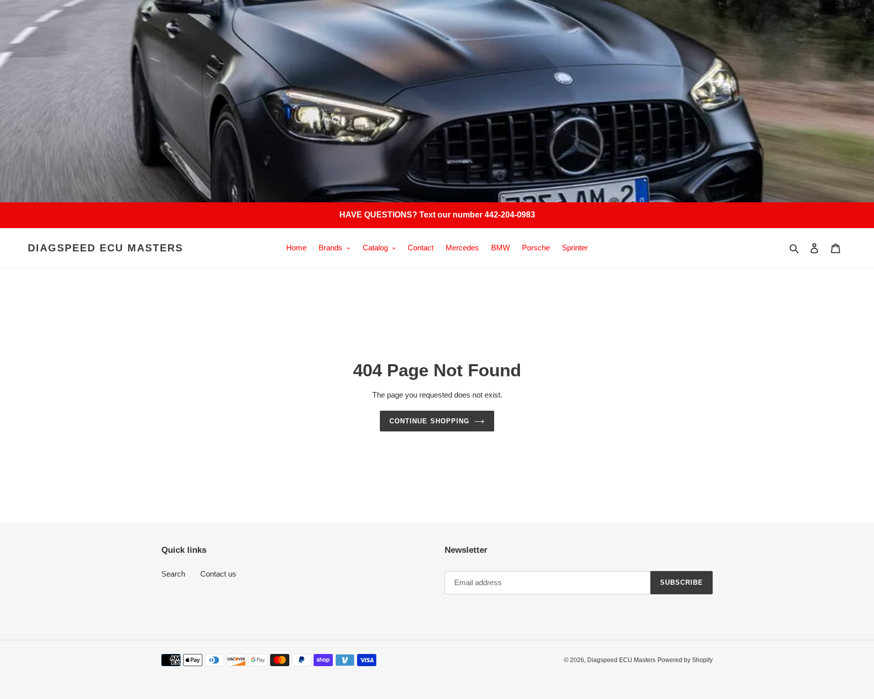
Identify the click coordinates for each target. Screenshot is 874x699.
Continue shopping (429, 421)
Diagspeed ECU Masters (105, 247)
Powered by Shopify (685, 660)
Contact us (218, 574)
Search (173, 574)
